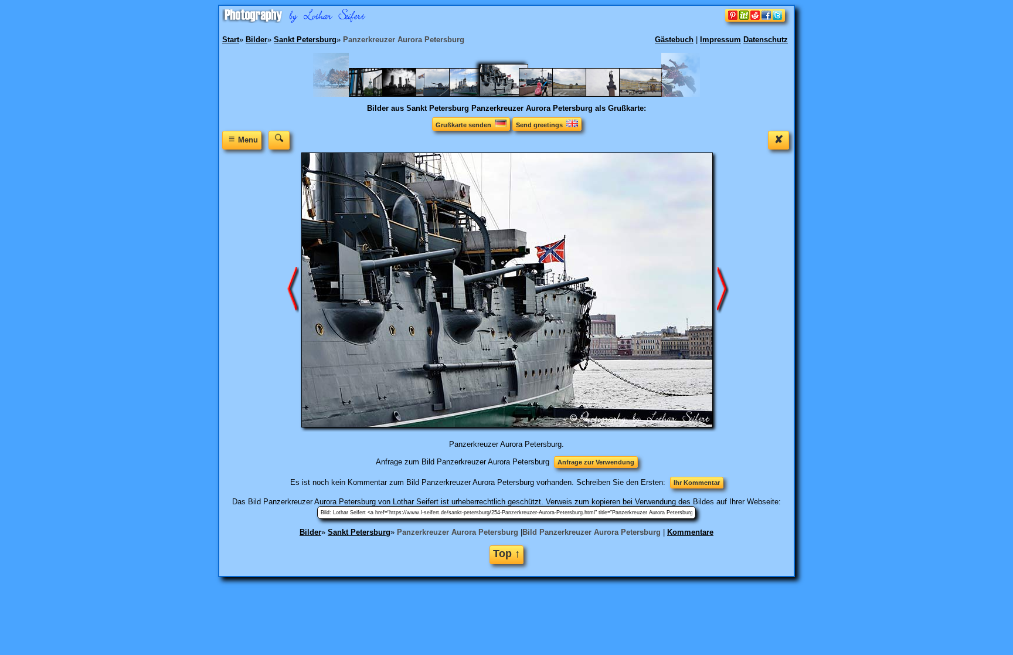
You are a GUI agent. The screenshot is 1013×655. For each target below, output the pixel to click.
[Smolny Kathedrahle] (376, 94)
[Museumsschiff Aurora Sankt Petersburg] (442, 94)
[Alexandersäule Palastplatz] (579, 94)
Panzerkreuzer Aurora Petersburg (457, 532)
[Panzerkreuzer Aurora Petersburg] (511, 94)
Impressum (720, 39)
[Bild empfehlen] (755, 19)
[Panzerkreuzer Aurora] (546, 94)
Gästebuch (674, 39)
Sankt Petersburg (359, 532)
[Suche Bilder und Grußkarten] (279, 139)
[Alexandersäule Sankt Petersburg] (612, 94)
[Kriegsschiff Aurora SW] (409, 94)
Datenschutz (765, 39)
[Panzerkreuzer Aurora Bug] (476, 94)
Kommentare (690, 532)
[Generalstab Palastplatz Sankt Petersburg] (646, 94)
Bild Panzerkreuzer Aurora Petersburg (591, 532)
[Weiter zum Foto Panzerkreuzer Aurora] (723, 289)
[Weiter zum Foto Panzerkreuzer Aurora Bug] (293, 289)
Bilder (310, 532)
